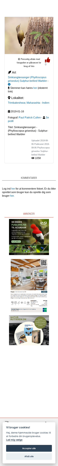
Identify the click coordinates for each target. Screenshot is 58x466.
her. (12, 195)
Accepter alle (29, 448)
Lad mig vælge (14, 439)
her (35, 88)
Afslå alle (29, 456)
